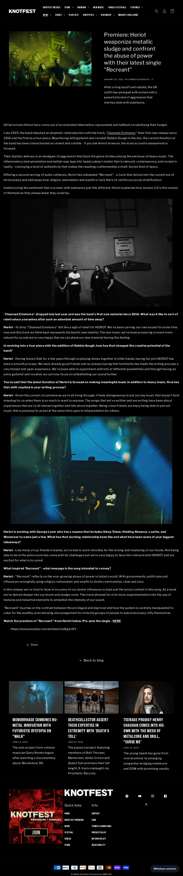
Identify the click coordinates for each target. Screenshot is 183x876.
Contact (96, 813)
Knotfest (84, 874)
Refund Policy (99, 838)
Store (67, 844)
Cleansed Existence (121, 133)
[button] (68, 7)
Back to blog (94, 660)
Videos (68, 838)
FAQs (94, 819)
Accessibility (98, 844)
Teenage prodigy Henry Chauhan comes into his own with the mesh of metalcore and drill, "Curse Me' (143, 730)
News (67, 826)
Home (67, 813)
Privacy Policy (99, 832)
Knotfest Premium (74, 819)
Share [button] (34, 644)
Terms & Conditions (102, 826)
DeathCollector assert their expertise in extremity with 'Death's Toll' (88, 728)
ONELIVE (107, 874)
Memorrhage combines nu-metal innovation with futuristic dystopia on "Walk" (35, 728)
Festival (69, 832)
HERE (117, 621)
